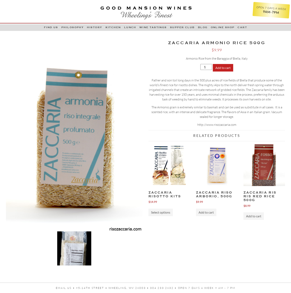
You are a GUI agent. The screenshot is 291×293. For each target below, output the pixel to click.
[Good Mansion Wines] (145, 11)
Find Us (51, 27)
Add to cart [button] (206, 212)
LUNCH (130, 27)
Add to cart (223, 68)
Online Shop (223, 27)
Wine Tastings (153, 27)
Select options (160, 212)
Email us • (66, 287)
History (94, 27)
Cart (242, 27)
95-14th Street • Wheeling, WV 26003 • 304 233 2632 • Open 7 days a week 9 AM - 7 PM (155, 287)
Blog (203, 27)
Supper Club (182, 27)
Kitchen (113, 27)
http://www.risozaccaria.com (216, 125)
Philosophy (72, 27)
